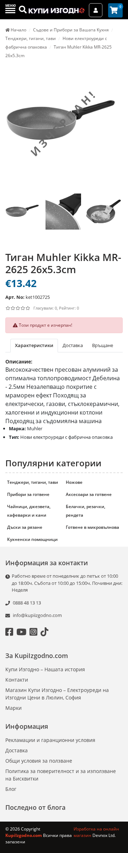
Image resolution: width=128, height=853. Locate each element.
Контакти (16, 679)
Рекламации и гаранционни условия (50, 740)
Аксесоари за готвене (89, 494)
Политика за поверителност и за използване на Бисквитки (60, 775)
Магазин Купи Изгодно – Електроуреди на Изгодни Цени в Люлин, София (57, 694)
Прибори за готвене (28, 494)
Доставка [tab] (73, 345)
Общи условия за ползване (38, 760)
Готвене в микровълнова (92, 527)
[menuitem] (23, 219)
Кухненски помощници (32, 539)
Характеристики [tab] (34, 345)
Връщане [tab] (102, 345)
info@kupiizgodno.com (37, 615)
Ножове (74, 482)
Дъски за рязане (24, 527)
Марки (13, 707)
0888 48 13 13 (26, 602)
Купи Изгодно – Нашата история (45, 669)
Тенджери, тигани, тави (32, 482)
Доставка (16, 750)
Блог (10, 789)
